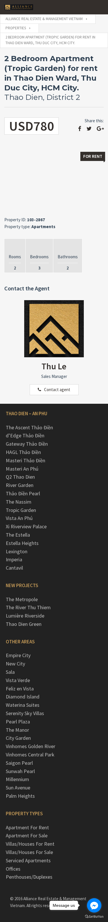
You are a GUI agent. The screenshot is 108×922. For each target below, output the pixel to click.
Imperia (14, 559)
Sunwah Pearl (20, 771)
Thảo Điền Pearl (23, 493)
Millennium (17, 779)
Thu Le (54, 366)
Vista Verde (18, 680)
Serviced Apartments (28, 860)
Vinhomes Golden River (30, 746)
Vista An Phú (19, 518)
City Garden (18, 738)
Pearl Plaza (18, 721)
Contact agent (57, 389)
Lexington (16, 551)
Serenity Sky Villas (25, 713)
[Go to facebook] (94, 905)
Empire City (18, 655)
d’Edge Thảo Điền (25, 435)
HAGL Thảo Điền (23, 452)
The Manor (17, 730)
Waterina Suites (22, 705)
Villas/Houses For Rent (30, 844)
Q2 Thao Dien (20, 476)
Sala (10, 672)
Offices (13, 868)
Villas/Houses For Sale (29, 852)
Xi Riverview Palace (26, 526)
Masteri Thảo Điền (25, 460)
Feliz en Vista (20, 688)
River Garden (19, 485)
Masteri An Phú (22, 468)
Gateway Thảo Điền (27, 443)
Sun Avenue (18, 787)
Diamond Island (22, 696)
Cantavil (14, 567)
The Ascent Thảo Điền (29, 427)
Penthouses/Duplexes (29, 877)
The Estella (18, 534)
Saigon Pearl (19, 763)
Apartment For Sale (27, 835)
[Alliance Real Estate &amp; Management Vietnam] (18, 7)
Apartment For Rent (27, 827)
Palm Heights (20, 796)
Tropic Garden (21, 510)
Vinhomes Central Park (30, 754)
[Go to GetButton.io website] (94, 916)
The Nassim (18, 501)
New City (15, 663)
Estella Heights (22, 543)
